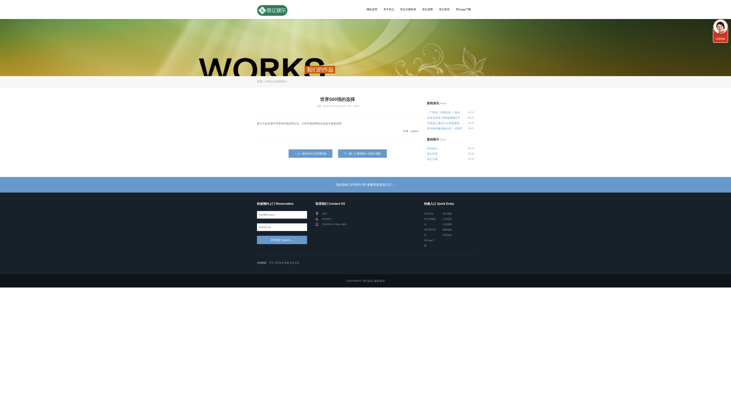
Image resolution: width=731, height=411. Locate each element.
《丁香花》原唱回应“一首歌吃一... (446, 112)
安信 (297, 262)
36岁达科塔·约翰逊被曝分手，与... (446, 117)
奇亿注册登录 (408, 9)
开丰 (271, 262)
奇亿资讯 (444, 9)
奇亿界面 (447, 213)
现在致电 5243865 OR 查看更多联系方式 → (365, 184)
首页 (259, 81)
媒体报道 (447, 229)
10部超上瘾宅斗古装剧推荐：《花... (446, 123)
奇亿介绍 (428, 213)
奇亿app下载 (463, 9)
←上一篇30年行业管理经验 (310, 153)
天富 (276, 262)
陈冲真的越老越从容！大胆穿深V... (446, 128)
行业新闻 (447, 224)
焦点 (292, 262)
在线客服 (720, 38)
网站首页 (372, 9)
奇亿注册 (432, 159)
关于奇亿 (388, 9)
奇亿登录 (432, 153)
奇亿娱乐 (432, 148)
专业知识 (447, 235)
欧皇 (281, 262)
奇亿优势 (427, 9)
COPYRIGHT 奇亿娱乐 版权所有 (365, 280)
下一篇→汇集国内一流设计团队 (362, 153)
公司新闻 (447, 219)
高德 (286, 262)
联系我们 (720, 26)
